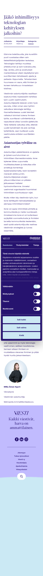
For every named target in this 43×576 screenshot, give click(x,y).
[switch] (36, 294)
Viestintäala (21, 463)
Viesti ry (21, 459)
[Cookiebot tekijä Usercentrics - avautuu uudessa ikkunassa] (30, 238)
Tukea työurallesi (21, 456)
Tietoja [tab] (36, 245)
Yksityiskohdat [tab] (22, 245)
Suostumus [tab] (7, 245)
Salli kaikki (21, 320)
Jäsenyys (21, 453)
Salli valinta (21, 328)
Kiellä (21, 335)
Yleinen (31, 44)
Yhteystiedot (21, 469)
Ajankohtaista (21, 466)
